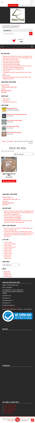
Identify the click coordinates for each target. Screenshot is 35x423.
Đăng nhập (7, 271)
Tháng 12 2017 (8, 253)
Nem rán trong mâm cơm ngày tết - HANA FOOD (16, 228)
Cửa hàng (10, 141)
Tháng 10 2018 (8, 248)
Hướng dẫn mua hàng (9, 405)
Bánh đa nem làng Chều (9, 87)
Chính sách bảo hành (9, 409)
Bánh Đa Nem (5, 85)
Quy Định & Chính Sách (9, 102)
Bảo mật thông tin (8, 413)
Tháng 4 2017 (7, 258)
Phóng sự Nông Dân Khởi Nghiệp (11, 64)
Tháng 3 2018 (7, 250)
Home (4, 141)
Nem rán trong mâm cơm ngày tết (11, 61)
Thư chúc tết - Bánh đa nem (11, 231)
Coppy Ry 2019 (22, 419)
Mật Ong (4, 92)
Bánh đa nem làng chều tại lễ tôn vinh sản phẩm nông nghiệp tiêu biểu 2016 (19, 232)
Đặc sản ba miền (6, 91)
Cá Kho (3, 89)
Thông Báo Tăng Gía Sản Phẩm (11, 62)
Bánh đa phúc (6, 75)
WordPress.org (8, 276)
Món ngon (5, 100)
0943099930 (10, 420)
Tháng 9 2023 (7, 245)
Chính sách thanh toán (10, 406)
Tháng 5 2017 (7, 256)
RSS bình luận (7, 274)
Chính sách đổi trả (9, 411)
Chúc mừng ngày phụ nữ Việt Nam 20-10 (13, 69)
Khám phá (5, 99)
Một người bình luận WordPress (12, 234)
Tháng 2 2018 (7, 252)
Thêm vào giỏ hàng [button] (9, 181)
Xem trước (16, 159)
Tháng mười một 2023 (10, 244)
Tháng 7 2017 (7, 255)
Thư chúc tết (6, 70)
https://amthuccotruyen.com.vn (10, 307)
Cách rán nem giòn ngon (10, 230)
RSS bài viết (7, 273)
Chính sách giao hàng (9, 408)
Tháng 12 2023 (8, 242)
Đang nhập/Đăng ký (13, 5)
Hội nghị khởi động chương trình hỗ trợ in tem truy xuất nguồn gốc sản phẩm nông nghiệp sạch (17, 66)
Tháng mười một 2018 (10, 247)
